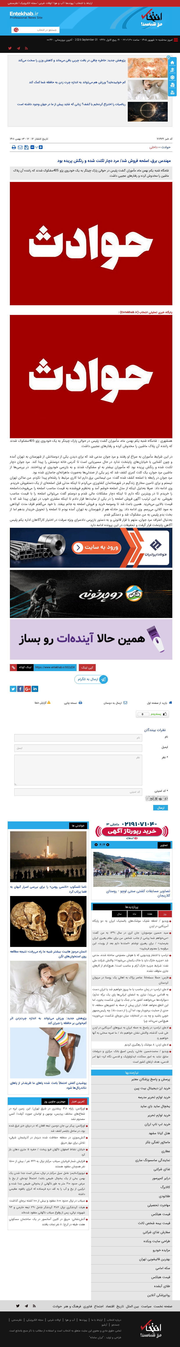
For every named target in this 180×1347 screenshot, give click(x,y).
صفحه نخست (163, 1306)
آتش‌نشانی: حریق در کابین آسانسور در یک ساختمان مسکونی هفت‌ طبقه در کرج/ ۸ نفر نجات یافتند (47, 1222)
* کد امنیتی (161, 791)
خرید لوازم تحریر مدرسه (154, 1097)
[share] (10, 48)
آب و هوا (59, 3)
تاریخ (120, 1306)
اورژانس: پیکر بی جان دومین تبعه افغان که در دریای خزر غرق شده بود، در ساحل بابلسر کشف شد (47, 1128)
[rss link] (34, 1305)
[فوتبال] (172, 77)
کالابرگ (165, 1187)
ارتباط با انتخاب (84, 3)
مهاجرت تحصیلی (159, 1205)
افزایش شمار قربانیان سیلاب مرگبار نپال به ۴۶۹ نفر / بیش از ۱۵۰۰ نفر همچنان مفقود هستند (47, 1164)
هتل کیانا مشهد (159, 1133)
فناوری (87, 1306)
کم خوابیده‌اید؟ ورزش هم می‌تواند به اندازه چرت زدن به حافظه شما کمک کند (77, 82)
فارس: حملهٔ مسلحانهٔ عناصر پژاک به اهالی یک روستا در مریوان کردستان (130, 980)
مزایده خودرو (161, 1250)
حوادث (165, 147)
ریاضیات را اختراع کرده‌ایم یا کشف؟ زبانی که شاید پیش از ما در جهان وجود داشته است (71, 104)
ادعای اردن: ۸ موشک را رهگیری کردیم (146, 1044)
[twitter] (13, 689)
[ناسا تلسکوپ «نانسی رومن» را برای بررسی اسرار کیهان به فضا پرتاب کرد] (48, 856)
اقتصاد (110, 1306)
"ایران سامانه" (96, 1337)
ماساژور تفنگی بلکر (158, 1142)
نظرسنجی (13, 3)
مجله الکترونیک (28, 3)
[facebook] (20, 689)
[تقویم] (172, 84)
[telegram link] (26, 1305)
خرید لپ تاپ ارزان (157, 1124)
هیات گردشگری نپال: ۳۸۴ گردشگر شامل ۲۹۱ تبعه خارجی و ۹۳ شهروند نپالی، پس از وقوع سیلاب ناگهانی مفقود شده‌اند (47, 1210)
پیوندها (70, 3)
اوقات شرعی (45, 3)
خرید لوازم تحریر (159, 1115)
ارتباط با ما (97, 1320)
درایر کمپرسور (161, 1178)
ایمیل (165, 747)
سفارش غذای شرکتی (156, 1232)
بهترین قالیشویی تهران (154, 1259)
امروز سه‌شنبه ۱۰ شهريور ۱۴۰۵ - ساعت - (147, 40)
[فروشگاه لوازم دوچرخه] (91, 594)
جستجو (115, 1325)
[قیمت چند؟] (172, 69)
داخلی (153, 147)
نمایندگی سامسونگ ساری (152, 1160)
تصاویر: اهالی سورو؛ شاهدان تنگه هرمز (142, 891)
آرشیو (104, 1325)
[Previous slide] (107, 844)
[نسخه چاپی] (14, 147)
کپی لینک (87, 667)
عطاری (165, 1151)
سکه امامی (163, 1268)
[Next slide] (96, 844)
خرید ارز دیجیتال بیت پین (152, 1088)
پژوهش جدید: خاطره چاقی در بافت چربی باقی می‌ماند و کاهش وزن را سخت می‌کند (72, 60)
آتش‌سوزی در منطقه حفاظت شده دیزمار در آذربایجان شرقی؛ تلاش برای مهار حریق (47, 1140)
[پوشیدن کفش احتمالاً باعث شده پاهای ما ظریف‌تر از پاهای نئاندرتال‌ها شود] (48, 1052)
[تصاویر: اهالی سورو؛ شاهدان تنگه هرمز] (131, 869)
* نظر (165, 757)
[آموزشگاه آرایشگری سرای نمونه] (91, 639)
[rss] (26, 48)
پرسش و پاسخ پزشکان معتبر (150, 1079)
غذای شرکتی (162, 1169)
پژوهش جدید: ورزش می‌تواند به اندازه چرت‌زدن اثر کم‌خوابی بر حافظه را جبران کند (48, 1021)
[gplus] (27, 689)
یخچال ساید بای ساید (155, 1106)
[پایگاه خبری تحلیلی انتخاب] (153, 20)
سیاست (146, 1306)
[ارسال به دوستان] (20, 147)
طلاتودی (164, 1196)
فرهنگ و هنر (72, 1306)
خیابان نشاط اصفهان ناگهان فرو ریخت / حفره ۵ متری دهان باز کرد (47, 1152)
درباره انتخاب (114, 1320)
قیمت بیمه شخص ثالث (154, 1223)
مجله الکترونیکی (34, 1320)
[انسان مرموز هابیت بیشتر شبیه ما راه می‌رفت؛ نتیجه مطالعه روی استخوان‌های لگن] (48, 921)
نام (166, 737)
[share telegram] (18, 48)
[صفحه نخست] (172, 62)
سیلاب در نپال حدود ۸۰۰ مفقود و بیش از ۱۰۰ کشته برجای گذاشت (47, 1200)
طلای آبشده (162, 1286)
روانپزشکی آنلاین (158, 1295)
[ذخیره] (26, 147)
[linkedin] (35, 689)
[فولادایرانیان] (91, 548)
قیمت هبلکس (160, 1214)
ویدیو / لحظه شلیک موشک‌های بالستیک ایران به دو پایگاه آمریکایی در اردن (130, 924)
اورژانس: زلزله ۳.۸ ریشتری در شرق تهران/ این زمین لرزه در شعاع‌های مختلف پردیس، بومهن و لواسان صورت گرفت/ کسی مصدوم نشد (47, 1113)
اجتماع (98, 1306)
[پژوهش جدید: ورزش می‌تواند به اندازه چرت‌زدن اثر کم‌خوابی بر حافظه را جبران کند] (48, 987)
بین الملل (132, 1306)
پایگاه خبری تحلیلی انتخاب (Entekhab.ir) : (145, 312)
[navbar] (176, 40)
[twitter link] (17, 1305)
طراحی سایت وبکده (157, 1241)
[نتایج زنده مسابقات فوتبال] (172, 92)
